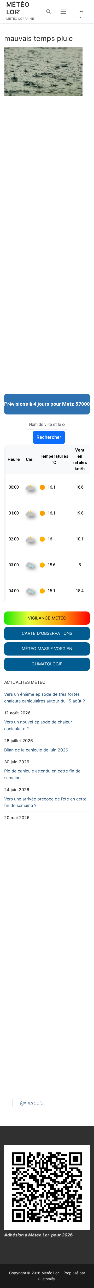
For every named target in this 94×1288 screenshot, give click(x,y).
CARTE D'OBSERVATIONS (47, 633)
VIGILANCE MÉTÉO (47, 618)
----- (81, 11)
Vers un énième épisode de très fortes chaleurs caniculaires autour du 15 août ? (44, 697)
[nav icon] (63, 11)
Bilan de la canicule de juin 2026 (36, 749)
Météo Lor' (18, 8)
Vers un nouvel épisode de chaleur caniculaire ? (38, 725)
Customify (46, 1279)
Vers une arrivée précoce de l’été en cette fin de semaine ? (45, 802)
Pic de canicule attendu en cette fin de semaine (42, 774)
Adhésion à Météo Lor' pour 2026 (38, 1234)
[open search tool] (48, 11)
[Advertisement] (47, 146)
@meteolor (32, 1103)
